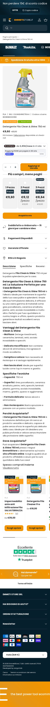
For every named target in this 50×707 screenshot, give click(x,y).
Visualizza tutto (11, 467)
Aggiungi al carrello (34, 167)
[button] (45, 20)
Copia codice (31, 10)
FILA (4, 114)
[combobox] (25, 28)
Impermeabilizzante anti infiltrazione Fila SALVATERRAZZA (13, 506)
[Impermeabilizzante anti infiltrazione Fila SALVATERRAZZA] (14, 485)
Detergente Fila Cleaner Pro (35, 503)
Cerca (5, 672)
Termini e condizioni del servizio (23, 672)
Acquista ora (25, 215)
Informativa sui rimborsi (12, 675)
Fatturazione (19, 135)
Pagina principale (10, 37)
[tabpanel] (25, 367)
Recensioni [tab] (42, 266)
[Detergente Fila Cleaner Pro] (36, 485)
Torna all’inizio (25, 583)
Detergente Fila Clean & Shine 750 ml (17, 39)
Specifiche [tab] (26, 266)
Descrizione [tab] (9, 266)
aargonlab (18, 668)
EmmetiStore (14, 663)
